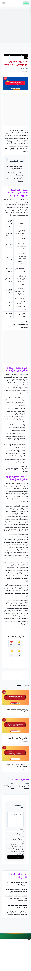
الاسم (21, 829)
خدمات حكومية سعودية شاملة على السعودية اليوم (16, 56)
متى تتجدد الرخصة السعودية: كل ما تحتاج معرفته (17, 710)
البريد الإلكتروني (19, 834)
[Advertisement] (15, 26)
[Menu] (3, 3)
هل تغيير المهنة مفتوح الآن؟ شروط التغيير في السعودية (17, 765)
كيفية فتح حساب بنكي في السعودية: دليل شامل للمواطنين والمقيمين (15, 913)
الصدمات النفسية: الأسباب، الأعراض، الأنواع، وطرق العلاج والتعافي (16, 890)
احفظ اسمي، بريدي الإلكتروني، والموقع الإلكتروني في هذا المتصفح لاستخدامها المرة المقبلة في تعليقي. (16, 848)
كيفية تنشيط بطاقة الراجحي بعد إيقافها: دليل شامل (17, 906)
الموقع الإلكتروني (18, 839)
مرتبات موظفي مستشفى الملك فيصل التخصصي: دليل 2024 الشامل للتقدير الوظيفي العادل (16, 739)
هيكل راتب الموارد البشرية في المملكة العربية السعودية (14, 167)
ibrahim (24, 675)
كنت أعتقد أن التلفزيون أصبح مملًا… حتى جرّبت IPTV (16, 883)
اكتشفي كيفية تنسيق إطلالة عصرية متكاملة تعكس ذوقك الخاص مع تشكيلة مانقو (16, 898)
